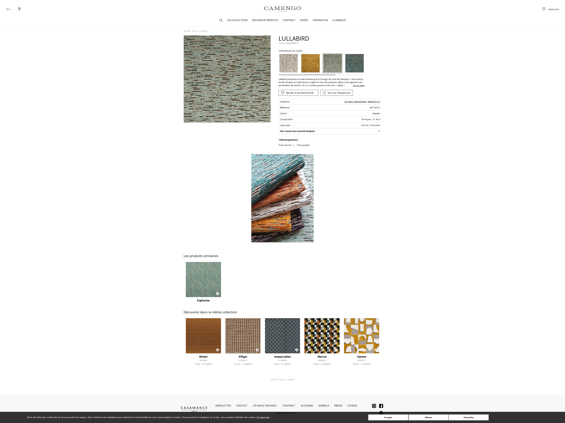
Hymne (361, 356)
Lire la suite (358, 85)
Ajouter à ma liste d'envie (300, 92)
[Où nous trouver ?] (19, 9)
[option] (288, 63)
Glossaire (307, 405)
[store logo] (282, 9)
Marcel (322, 356)
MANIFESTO (374, 101)
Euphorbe (203, 300)
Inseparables (282, 356)
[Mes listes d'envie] (544, 9)
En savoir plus (263, 417)
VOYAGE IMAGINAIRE (355, 101)
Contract (288, 405)
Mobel (203, 356)
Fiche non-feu (285, 145)
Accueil (187, 31)
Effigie (243, 356)
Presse (338, 405)
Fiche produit (303, 145)
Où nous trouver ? (265, 405)
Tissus (195, 31)
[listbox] (320, 63)
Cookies (352, 405)
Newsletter (223, 405)
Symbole (323, 405)
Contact (241, 405)
